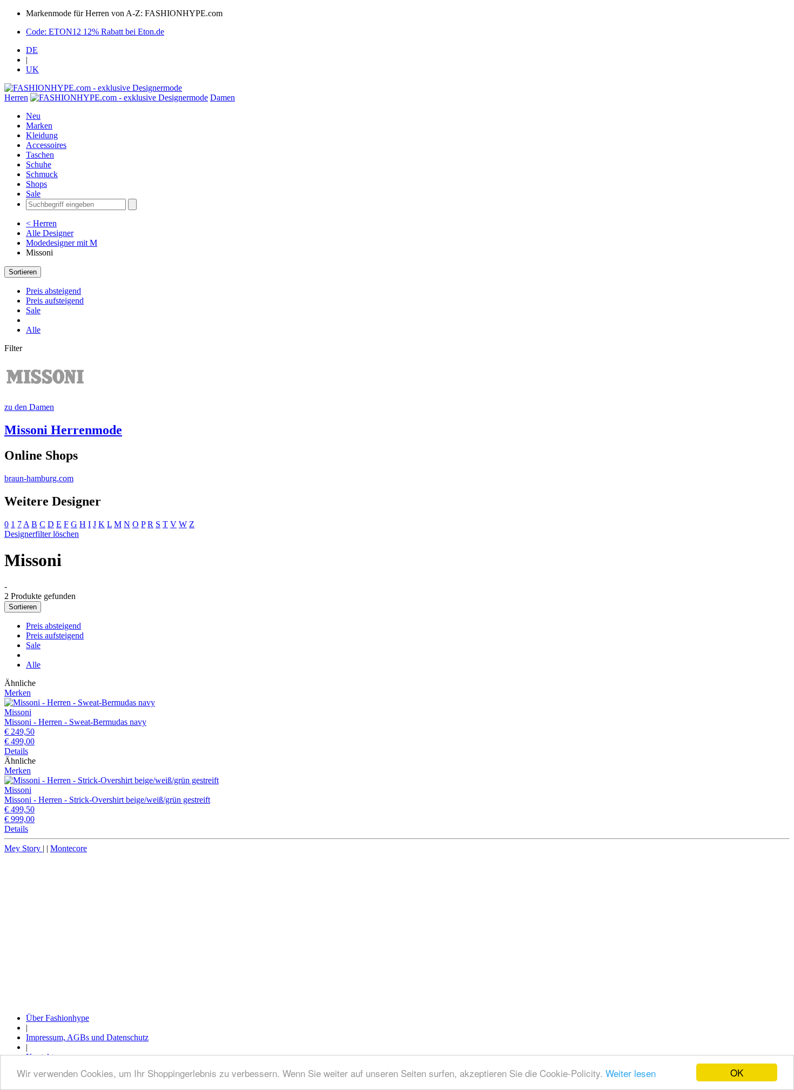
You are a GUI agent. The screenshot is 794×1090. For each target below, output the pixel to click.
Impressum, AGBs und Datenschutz (87, 1037)
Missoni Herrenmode (63, 430)
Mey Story (23, 848)
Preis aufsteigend (55, 300)
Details (16, 751)
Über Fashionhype (57, 1017)
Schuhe (38, 164)
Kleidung (42, 135)
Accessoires (46, 145)
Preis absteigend (53, 290)
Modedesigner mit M (61, 242)
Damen (222, 97)
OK (736, 1072)
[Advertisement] (328, 929)
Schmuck (42, 174)
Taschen (40, 154)
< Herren (41, 223)
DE (32, 50)
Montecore (68, 848)
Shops (36, 184)
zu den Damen (29, 407)
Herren (16, 97)
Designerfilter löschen (41, 534)
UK (32, 69)
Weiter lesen (630, 1073)
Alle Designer (49, 233)
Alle (33, 329)
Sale (33, 193)
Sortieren (23, 272)
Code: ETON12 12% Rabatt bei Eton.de (95, 31)
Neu (33, 115)
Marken (39, 125)
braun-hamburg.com (38, 478)
